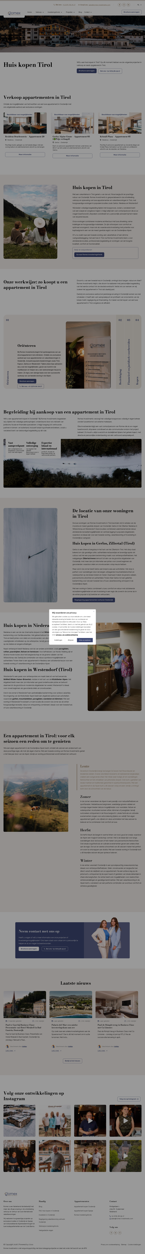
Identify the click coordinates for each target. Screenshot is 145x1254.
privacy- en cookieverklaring (67, 635)
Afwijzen (71, 640)
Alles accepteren (85, 640)
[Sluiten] (93, 611)
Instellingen (58, 640)
